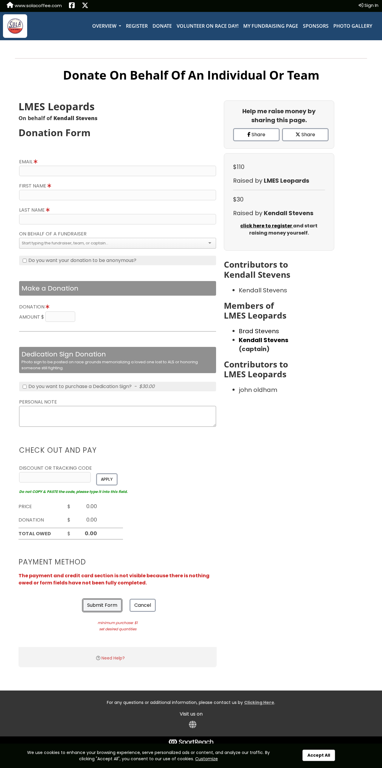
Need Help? (113, 658)
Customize (206, 759)
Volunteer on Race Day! (207, 26)
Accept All (318, 755)
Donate (162, 26)
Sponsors (316, 26)
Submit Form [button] (102, 605)
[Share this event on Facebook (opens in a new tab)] (72, 6)
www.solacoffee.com (37, 5)
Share (257, 134)
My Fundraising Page (270, 26)
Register (137, 26)
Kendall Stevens (263, 340)
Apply (107, 479)
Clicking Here (259, 702)
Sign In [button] (370, 5)
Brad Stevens (259, 331)
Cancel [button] (142, 605)
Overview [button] (105, 26)
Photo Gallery (352, 26)
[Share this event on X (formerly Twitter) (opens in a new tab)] (85, 6)
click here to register (266, 225)
